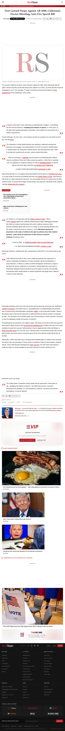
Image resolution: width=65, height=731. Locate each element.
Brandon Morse (47, 666)
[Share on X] (44, 19)
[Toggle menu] (2, 2)
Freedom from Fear (55, 174)
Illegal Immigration (27, 674)
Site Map (36, 726)
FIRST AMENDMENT (27, 402)
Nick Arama (47, 668)
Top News (4, 655)
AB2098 (4, 402)
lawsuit (13, 221)
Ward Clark (5, 521)
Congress (25, 658)
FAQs (54, 645)
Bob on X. (21, 413)
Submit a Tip (26, 694)
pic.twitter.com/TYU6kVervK (43, 165)
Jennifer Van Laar (48, 658)
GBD (35, 311)
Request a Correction (28, 726)
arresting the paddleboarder (33, 325)
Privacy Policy (14, 726)
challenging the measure (16, 184)
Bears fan (35, 410)
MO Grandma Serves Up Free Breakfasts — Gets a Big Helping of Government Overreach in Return (31, 487)
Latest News (5, 658)
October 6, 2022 (46, 246)
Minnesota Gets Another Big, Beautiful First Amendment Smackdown (22, 551)
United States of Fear (45, 176)
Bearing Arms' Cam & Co (8, 694)
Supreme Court (26, 677)
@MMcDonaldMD (31, 242)
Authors (4, 671)
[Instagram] (31, 645)
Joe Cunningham (48, 663)
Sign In (48, 645)
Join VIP (60, 645)
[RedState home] (7, 646)
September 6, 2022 (44, 169)
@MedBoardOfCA (45, 163)
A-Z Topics (26, 651)
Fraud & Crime (26, 671)
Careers (25, 692)
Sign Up (59, 721)
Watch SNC (46, 694)
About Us (25, 686)
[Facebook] (34, 645)
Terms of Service (5, 726)
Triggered (4, 692)
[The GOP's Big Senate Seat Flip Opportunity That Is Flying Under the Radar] (32, 606)
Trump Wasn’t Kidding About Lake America (21, 6)
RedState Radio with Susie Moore (10, 689)
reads (12, 139)
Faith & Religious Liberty (28, 666)
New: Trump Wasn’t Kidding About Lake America (17, 519)
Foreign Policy (26, 668)
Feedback (20, 726)
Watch (3, 660)
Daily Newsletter (48, 692)
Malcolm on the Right (7, 686)
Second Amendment (28, 679)
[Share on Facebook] (51, 19)
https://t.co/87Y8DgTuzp (45, 242)
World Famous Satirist (54, 410)
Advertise (25, 689)
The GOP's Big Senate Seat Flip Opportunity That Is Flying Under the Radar (28, 626)
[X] (28, 645)
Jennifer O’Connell (8, 309)
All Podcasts (5, 697)
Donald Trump (26, 660)
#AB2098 (25, 157)
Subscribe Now (41, 440)
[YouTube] (38, 645)
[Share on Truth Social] (47, 19)
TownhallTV (4, 668)
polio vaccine (34, 345)
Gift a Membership (48, 689)
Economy (25, 663)
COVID (18, 402)
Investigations (5, 663)
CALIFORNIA (11, 402)
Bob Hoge (6, 18)
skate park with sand (9, 330)
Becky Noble (6, 489)
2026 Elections (26, 655)
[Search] (62, 2)
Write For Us (26, 697)
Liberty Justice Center (37, 219)
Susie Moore (47, 660)
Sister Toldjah (47, 674)
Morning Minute (6, 666)
